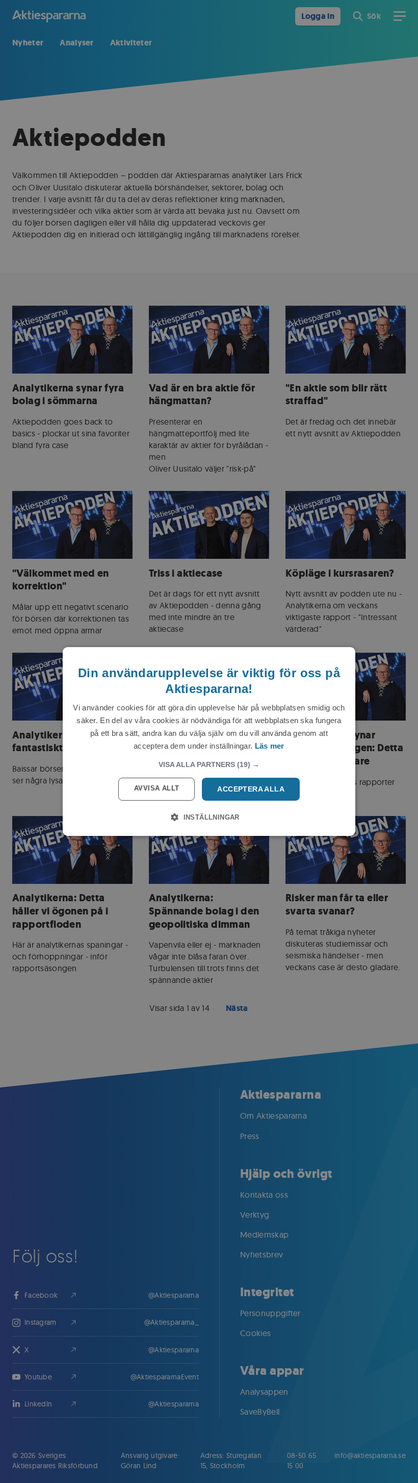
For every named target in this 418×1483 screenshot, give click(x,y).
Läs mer (269, 746)
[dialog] (209, 741)
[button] (209, 764)
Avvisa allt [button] (156, 788)
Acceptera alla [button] (250, 789)
